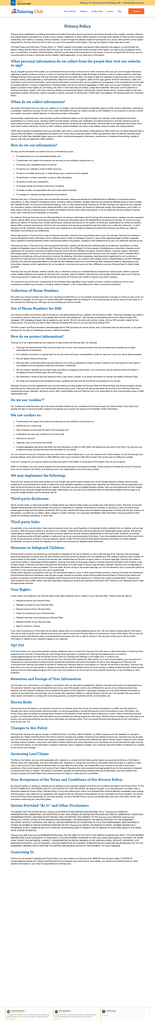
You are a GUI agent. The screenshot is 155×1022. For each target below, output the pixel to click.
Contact (136, 11)
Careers (110, 11)
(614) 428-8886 (24, 4)
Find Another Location (133, 2)
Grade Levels (97, 11)
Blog (119, 11)
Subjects (83, 11)
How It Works (70, 11)
